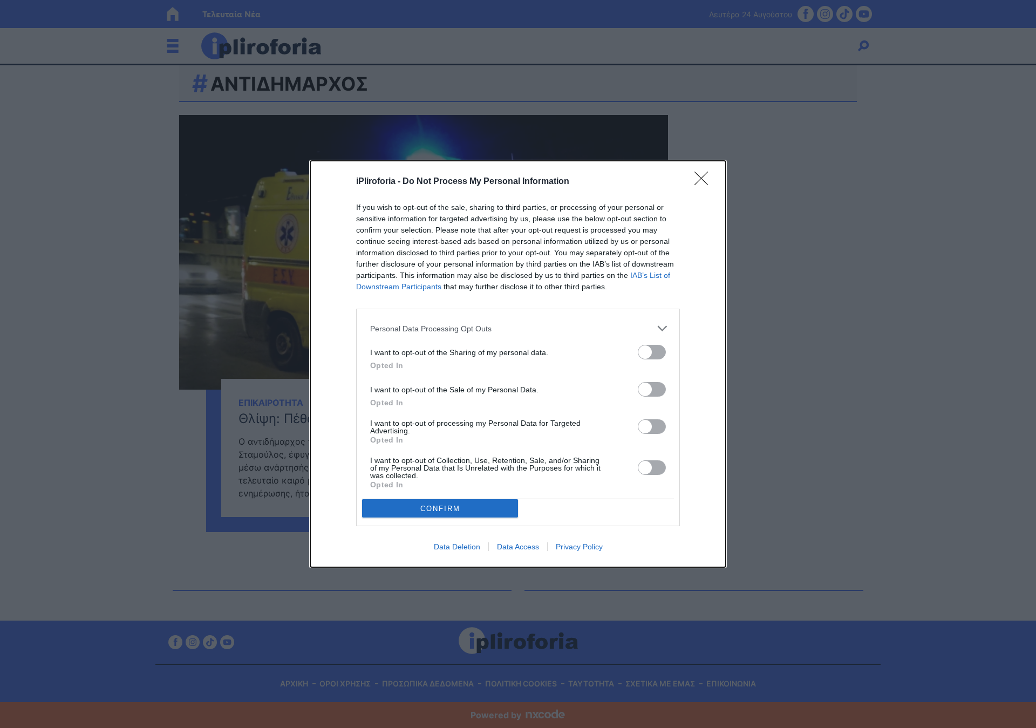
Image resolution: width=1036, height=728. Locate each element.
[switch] (652, 352)
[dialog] (518, 364)
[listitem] (518, 328)
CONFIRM (440, 509)
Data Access (518, 546)
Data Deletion (457, 546)
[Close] (704, 182)
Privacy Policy (579, 546)
